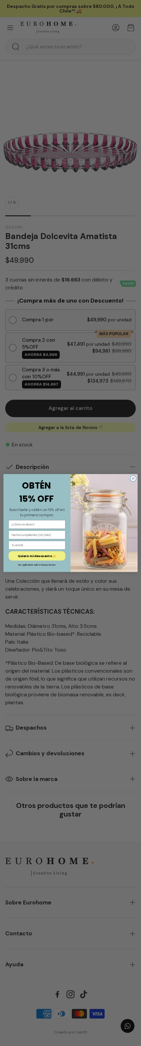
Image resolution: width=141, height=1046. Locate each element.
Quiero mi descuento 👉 (37, 556)
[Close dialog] (133, 478)
